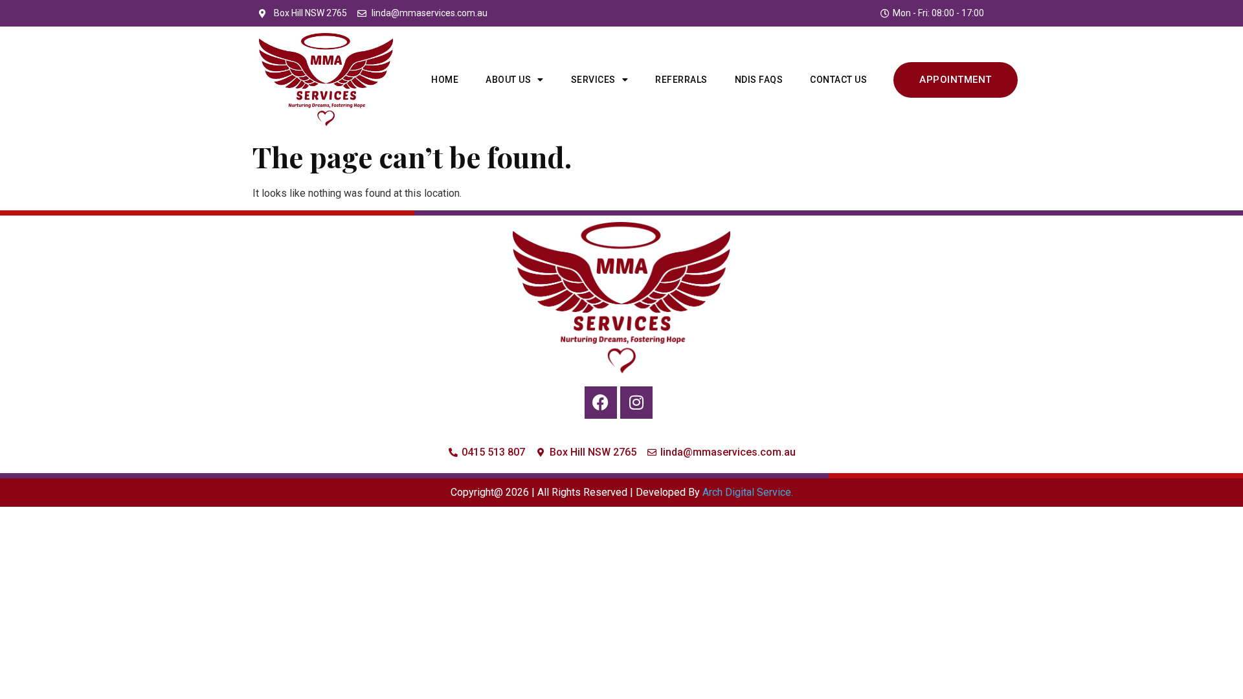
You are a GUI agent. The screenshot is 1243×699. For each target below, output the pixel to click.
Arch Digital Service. (747, 492)
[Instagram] (636, 402)
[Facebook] (601, 402)
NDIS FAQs (759, 79)
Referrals (681, 79)
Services (593, 79)
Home (444, 79)
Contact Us (838, 79)
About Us (508, 79)
